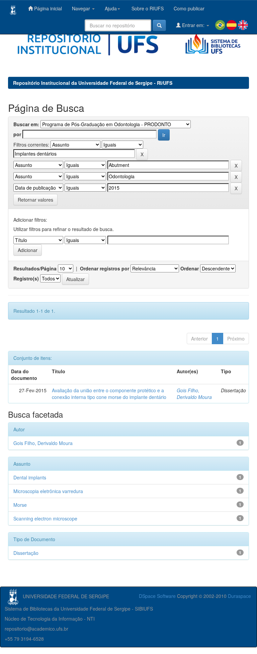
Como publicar (189, 8)
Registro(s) (26, 278)
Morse (20, 504)
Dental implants (29, 477)
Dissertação (25, 553)
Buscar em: (26, 124)
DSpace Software (157, 596)
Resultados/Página (35, 268)
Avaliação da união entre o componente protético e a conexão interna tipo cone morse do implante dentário (109, 393)
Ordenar (189, 268)
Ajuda (111, 8)
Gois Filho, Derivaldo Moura (194, 393)
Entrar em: (193, 25)
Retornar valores (35, 199)
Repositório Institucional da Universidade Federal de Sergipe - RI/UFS (92, 82)
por (17, 134)
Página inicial (47, 8)
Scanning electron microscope (45, 518)
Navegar (81, 8)
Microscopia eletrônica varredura (48, 491)
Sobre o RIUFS (147, 8)
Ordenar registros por (104, 268)
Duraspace (239, 596)
